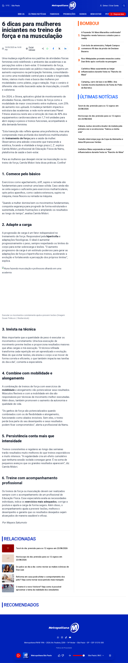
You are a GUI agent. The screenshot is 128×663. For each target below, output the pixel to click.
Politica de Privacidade (64, 648)
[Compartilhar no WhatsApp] (47, 48)
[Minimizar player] (110, 656)
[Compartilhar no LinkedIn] (65, 48)
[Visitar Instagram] (62, 637)
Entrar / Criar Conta (110, 6)
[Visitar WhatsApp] (58, 637)
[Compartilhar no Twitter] (59, 48)
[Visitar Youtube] (70, 637)
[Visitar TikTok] (66, 637)
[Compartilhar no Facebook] (53, 48)
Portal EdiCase (32, 48)
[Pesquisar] (124, 6)
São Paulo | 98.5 (94, 656)
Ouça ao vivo (119, 14)
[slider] (83, 655)
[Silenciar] (70, 656)
